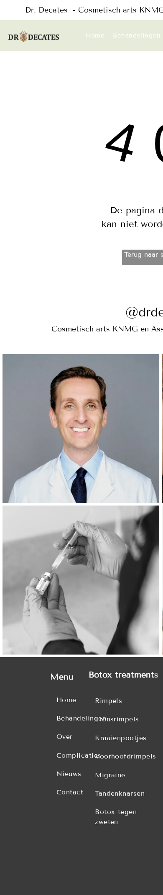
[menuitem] (95, 36)
